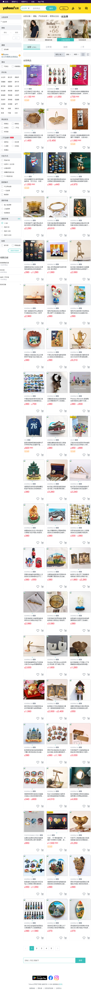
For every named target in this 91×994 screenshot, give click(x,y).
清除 (19, 219)
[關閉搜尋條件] (28, 8)
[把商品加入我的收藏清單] (38, 103)
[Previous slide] (47, 75)
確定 (16, 38)
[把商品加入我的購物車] (42, 103)
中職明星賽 (31, 40)
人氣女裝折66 (65, 40)
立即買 (49, 46)
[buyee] (11, 55)
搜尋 (80, 960)
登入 (63, 8)
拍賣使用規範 (49, 988)
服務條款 (32, 988)
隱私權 (40, 988)
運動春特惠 (48, 40)
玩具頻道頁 (82, 40)
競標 (65, 46)
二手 (82, 46)
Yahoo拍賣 (11, 8)
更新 (60, 984)
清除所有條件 (14, 250)
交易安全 (59, 988)
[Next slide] (66, 75)
